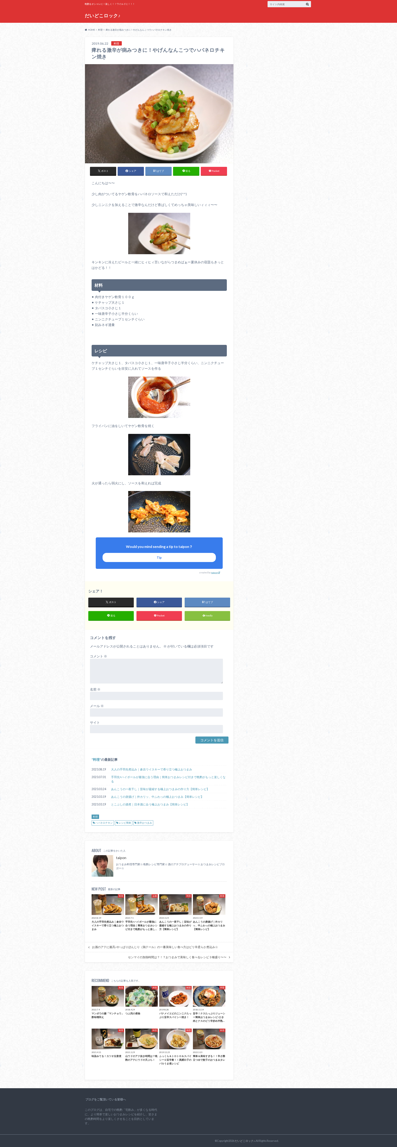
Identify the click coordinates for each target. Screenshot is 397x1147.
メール (97, 706)
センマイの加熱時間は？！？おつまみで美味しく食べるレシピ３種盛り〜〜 (177, 957)
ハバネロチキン (104, 822)
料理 (96, 759)
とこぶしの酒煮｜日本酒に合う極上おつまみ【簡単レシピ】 (150, 804)
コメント (98, 656)
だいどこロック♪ (102, 15)
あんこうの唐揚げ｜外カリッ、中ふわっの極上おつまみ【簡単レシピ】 (157, 796)
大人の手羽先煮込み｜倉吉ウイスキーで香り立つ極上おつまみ (151, 769)
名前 (95, 689)
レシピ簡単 (125, 822)
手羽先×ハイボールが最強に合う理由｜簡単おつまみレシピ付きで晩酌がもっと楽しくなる (168, 779)
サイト (95, 722)
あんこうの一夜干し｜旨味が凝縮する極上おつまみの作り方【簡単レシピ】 (160, 789)
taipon (214, 572)
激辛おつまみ (144, 822)
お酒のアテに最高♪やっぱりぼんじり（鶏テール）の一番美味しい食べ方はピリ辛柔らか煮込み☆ (155, 947)
